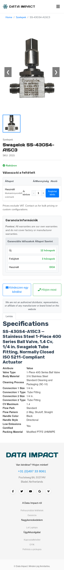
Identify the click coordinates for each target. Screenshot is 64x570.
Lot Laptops (32, 527)
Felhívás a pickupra (32, 549)
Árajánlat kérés (52, 193)
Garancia (32, 515)
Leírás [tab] (9, 316)
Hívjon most (48, 289)
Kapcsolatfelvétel (32, 540)
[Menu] (58, 6)
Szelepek (21, 17)
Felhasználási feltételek (32, 510)
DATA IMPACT (32, 455)
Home (9, 17)
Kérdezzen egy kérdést (18, 289)
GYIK (32, 544)
